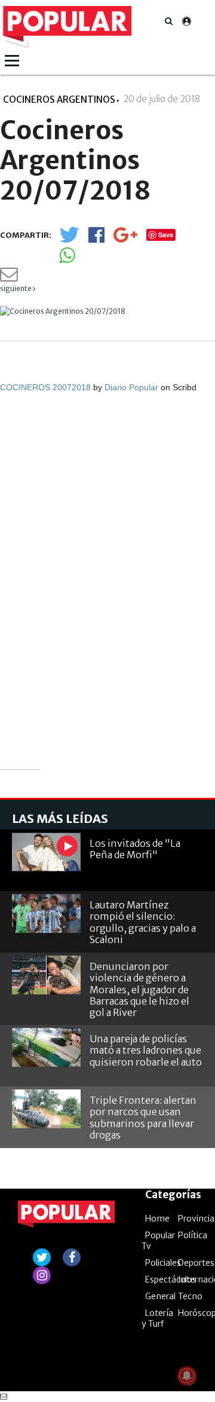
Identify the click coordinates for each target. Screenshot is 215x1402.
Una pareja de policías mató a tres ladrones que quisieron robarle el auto (146, 1050)
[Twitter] (69, 239)
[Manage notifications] (186, 1375)
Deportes (196, 1262)
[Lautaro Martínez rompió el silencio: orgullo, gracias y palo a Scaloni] (46, 913)
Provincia (196, 1218)
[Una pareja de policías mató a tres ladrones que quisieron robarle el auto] (46, 1047)
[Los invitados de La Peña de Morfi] (46, 851)
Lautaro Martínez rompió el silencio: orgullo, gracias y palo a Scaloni (143, 922)
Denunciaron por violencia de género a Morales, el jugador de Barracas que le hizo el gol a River (139, 989)
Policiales (163, 1262)
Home (157, 1218)
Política (192, 1235)
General (160, 1296)
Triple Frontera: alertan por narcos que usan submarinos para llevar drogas (143, 1117)
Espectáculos (170, 1279)
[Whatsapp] (67, 259)
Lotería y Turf (157, 1318)
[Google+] (125, 238)
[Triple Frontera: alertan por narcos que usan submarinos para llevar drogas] (46, 1108)
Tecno (190, 1296)
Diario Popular (131, 387)
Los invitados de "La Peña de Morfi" (135, 849)
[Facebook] (96, 238)
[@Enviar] (9, 277)
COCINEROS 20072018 (45, 387)
